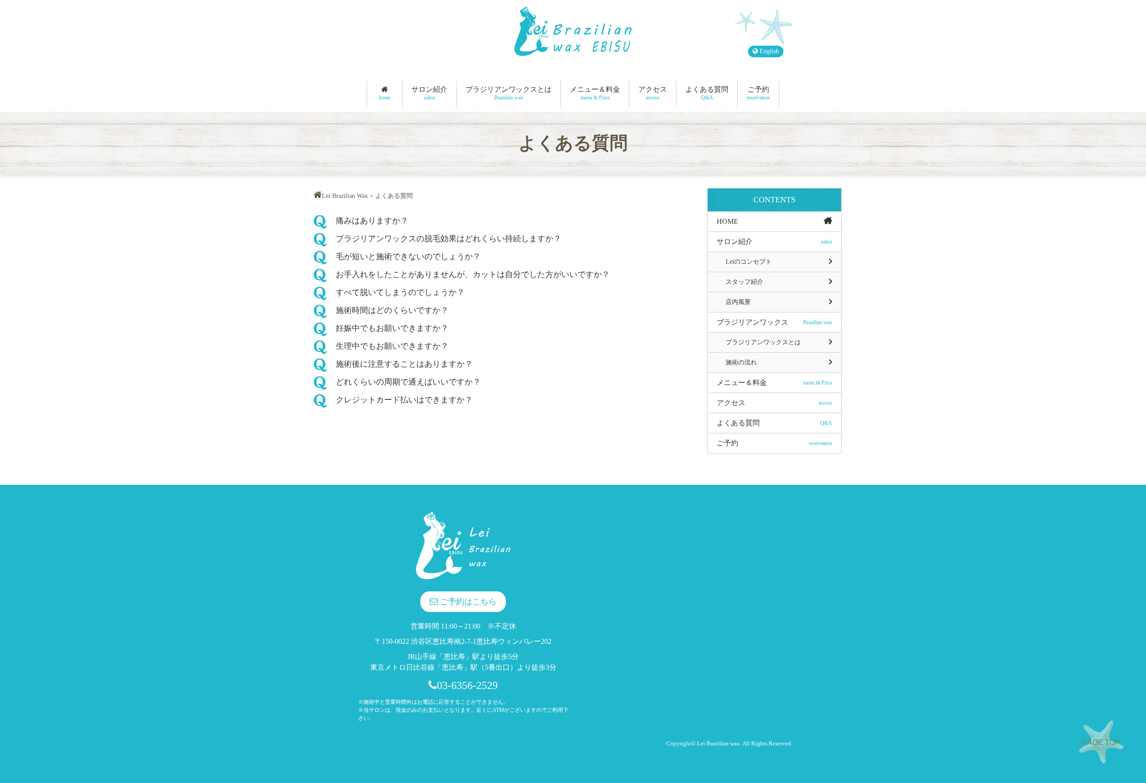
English (768, 51)
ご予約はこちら (467, 601)
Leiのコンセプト (749, 261)
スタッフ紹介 (744, 281)
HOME (727, 221)
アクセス (652, 93)
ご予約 (758, 93)
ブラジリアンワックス (774, 322)
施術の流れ (741, 362)
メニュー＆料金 (595, 93)
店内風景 (738, 302)
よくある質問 (706, 93)
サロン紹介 (429, 93)
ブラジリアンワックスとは (509, 93)
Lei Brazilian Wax (345, 196)
